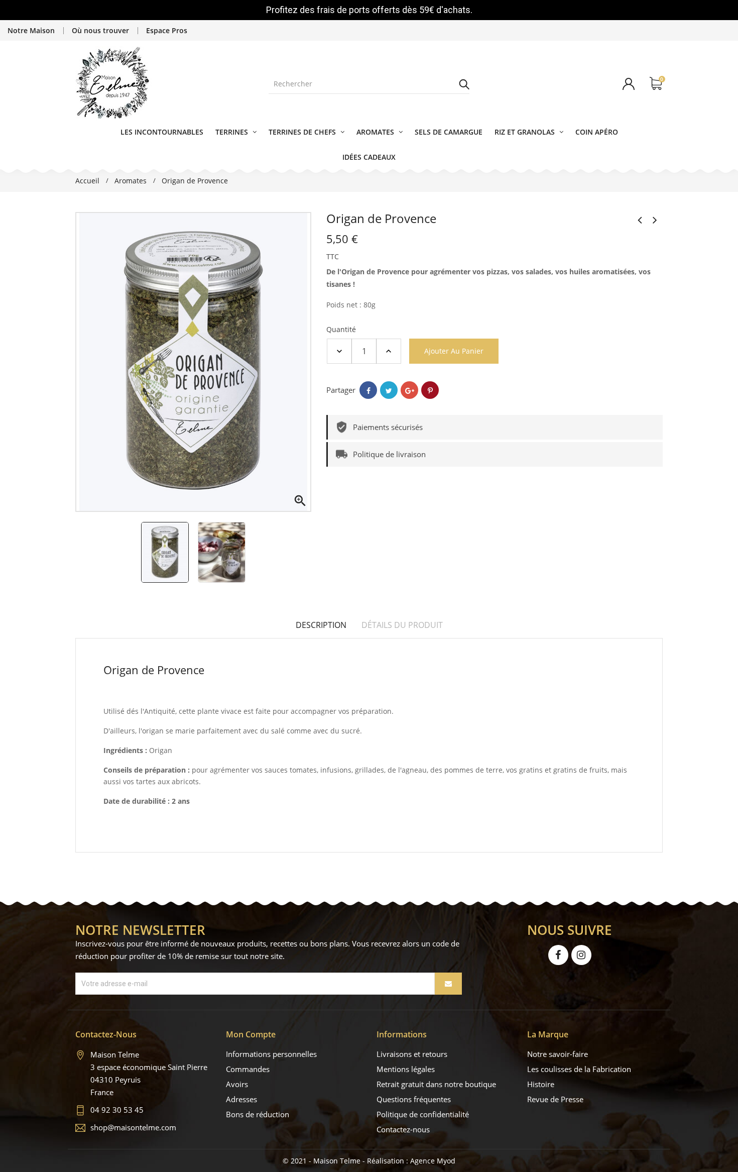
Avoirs (237, 1084)
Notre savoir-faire (557, 1054)
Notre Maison (31, 30)
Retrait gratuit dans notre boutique (436, 1084)
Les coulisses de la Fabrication (579, 1069)
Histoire (540, 1084)
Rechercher (464, 84)
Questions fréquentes (414, 1099)
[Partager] (368, 390)
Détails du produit (402, 624)
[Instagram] (581, 955)
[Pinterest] (430, 390)
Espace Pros (166, 30)
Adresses (241, 1099)
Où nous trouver (100, 30)
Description (321, 624)
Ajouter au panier (453, 351)
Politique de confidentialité (423, 1114)
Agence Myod (432, 1160)
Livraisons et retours (412, 1054)
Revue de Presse (555, 1099)
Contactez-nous (403, 1129)
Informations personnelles (271, 1054)
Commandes (248, 1069)
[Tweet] (389, 390)
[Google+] (409, 390)
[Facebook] (558, 955)
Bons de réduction (257, 1114)
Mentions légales (406, 1069)
